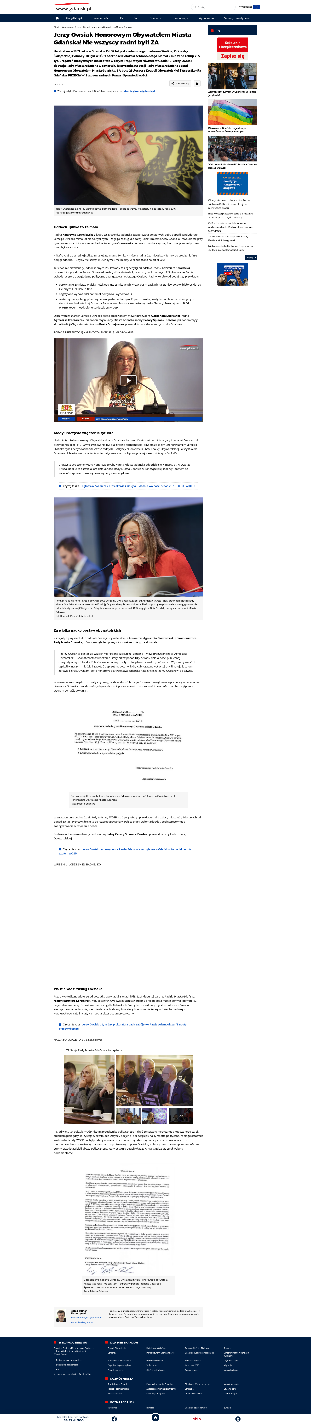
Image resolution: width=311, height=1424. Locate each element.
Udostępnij (182, 83)
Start (56, 27)
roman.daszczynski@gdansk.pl (86, 1317)
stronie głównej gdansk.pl (139, 91)
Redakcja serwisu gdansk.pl (68, 1360)
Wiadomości (68, 27)
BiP (57, 1369)
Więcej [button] (250, 257)
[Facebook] (114, 1419)
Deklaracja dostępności (67, 1364)
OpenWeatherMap (82, 1374)
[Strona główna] (57, 18)
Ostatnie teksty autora (82, 1322)
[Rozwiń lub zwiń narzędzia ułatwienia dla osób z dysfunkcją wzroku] (238, 1419)
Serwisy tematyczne (237, 18)
